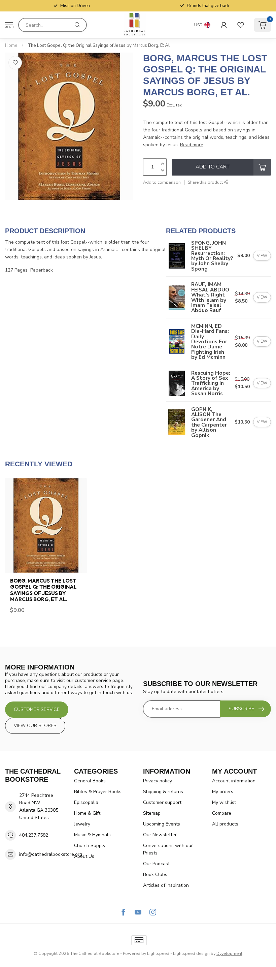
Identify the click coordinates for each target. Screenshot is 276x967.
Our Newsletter (160, 835)
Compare (221, 813)
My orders (222, 791)
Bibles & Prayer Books (98, 791)
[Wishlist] (240, 25)
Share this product (206, 182)
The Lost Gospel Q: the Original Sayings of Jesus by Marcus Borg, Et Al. (99, 45)
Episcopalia (86, 802)
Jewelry (82, 824)
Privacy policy (157, 781)
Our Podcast (156, 864)
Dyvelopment (229, 953)
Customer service (37, 709)
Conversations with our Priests (168, 849)
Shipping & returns (163, 791)
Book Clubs (155, 874)
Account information (233, 781)
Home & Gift (87, 813)
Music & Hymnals (92, 835)
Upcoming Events (161, 824)
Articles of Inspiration (166, 885)
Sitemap (152, 813)
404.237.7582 (33, 835)
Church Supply (89, 845)
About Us (84, 856)
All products (225, 824)
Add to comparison (162, 182)
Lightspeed (158, 953)
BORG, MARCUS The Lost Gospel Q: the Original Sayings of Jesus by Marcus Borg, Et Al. (43, 590)
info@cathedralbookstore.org (50, 854)
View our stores (35, 725)
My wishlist (224, 802)
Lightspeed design (191, 953)
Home (11, 45)
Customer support (162, 802)
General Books (90, 781)
